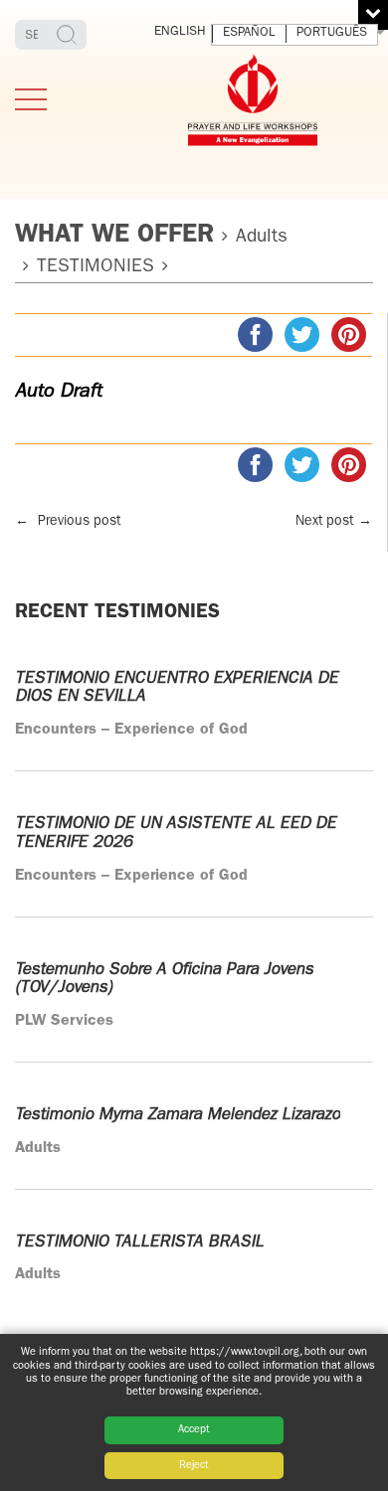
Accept (194, 1429)
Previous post (67, 522)
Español (249, 33)
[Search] (69, 35)
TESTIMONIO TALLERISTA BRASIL (139, 1242)
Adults (262, 238)
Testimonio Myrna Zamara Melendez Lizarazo (177, 1114)
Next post (333, 522)
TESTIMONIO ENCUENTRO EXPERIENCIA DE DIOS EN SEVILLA (176, 688)
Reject (194, 1465)
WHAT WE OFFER (114, 236)
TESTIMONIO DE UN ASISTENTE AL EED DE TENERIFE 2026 (175, 833)
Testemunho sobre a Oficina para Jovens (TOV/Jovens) (164, 979)
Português (331, 33)
